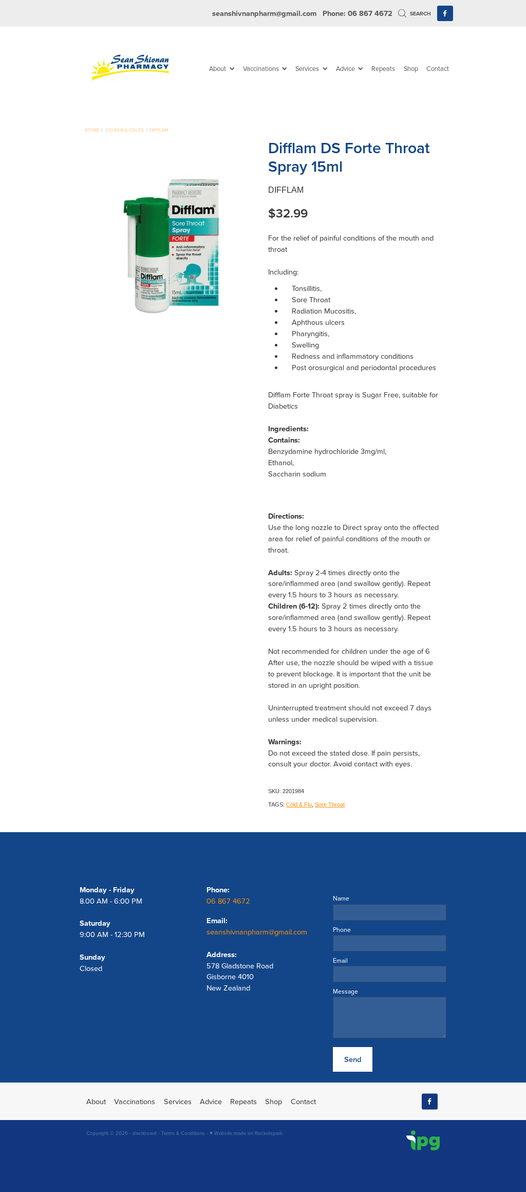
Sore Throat (330, 804)
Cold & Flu (299, 804)
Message (345, 991)
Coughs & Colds (124, 129)
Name (341, 898)
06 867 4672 (229, 900)
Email (340, 961)
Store (92, 129)
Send (352, 1059)
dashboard (145, 1132)
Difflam (158, 129)
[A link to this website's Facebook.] (445, 14)
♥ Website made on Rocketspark (246, 1132)
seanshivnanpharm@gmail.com (264, 13)
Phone (342, 930)
